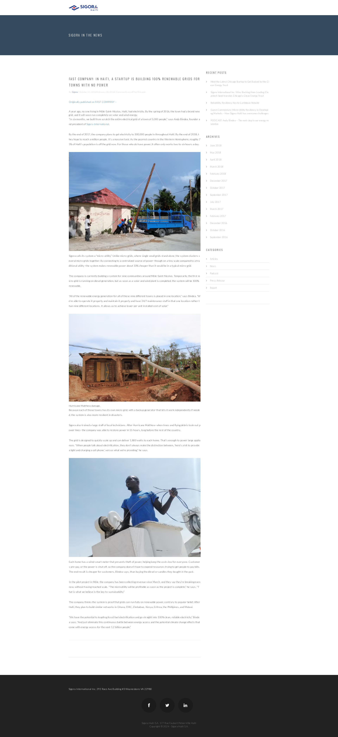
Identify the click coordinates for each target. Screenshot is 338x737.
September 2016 (219, 237)
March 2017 (216, 209)
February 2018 (218, 173)
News (213, 266)
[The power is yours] (83, 7)
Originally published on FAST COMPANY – (93, 101)
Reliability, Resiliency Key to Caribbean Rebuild (235, 102)
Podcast (214, 273)
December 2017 (218, 180)
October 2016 (217, 230)
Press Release (217, 280)
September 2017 (219, 194)
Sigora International (97, 124)
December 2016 (218, 223)
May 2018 (215, 152)
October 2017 (217, 187)
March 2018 (216, 166)
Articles (214, 258)
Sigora (75, 92)
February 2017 (218, 216)
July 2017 (215, 202)
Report (213, 287)
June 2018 (215, 145)
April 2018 (215, 159)
